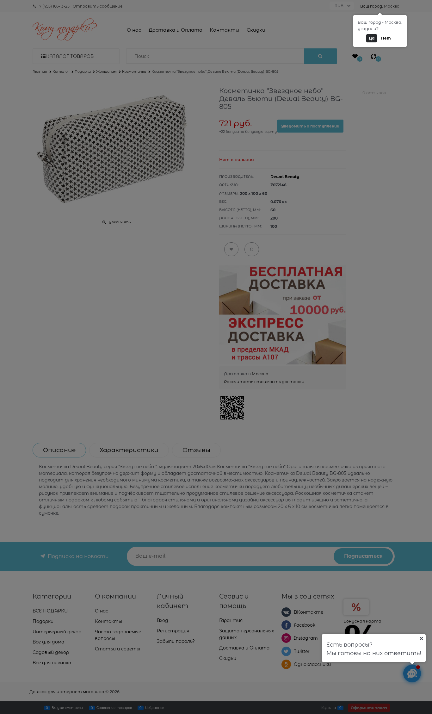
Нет (386, 38)
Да (371, 38)
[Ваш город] (421, 638)
